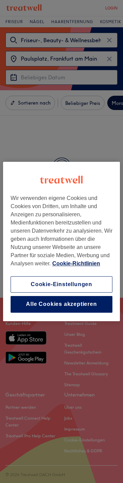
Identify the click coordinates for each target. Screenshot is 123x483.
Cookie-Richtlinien (76, 263)
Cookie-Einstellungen (61, 284)
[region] (61, 241)
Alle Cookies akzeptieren (61, 304)
